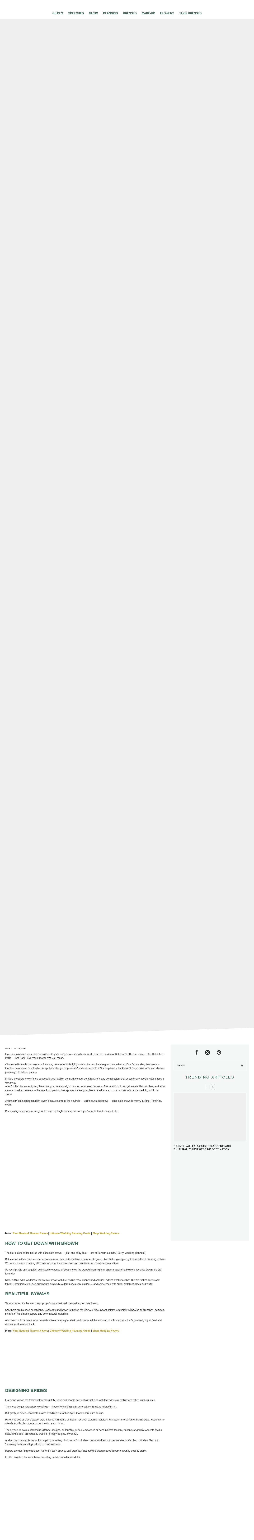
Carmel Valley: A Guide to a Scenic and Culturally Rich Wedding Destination (202, 1148)
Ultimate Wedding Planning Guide (70, 1233)
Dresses (130, 13)
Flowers (167, 13)
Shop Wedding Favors (105, 1233)
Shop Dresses (190, 13)
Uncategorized (116, 523)
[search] (242, 1065)
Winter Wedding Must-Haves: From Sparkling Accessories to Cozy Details (212, 1172)
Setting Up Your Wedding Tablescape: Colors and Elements (215, 1222)
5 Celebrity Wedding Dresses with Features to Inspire (213, 1184)
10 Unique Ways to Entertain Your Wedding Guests (215, 1209)
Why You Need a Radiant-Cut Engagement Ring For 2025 (215, 1159)
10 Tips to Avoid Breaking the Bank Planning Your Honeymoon (215, 1196)
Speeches (76, 13)
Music (93, 13)
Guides (57, 13)
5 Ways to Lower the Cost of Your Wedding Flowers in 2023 (216, 1234)
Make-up (148, 13)
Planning (110, 13)
